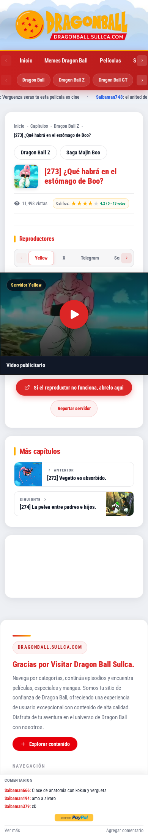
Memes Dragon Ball (66, 60)
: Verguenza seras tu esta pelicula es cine (63, 97)
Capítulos (39, 126)
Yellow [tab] (41, 258)
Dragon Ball (33, 80)
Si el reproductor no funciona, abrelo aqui (79, 388)
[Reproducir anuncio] (74, 314)
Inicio (26, 60)
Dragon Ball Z (72, 80)
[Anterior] (6, 60)
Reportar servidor (74, 408)
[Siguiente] (142, 60)
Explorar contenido (49, 744)
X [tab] (64, 258)
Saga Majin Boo (83, 152)
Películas (110, 60)
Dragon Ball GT (113, 80)
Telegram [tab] (90, 258)
